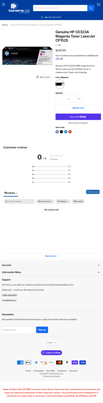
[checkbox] (78, 201)
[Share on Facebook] (57, 131)
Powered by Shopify (51, 376)
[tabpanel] (51, 219)
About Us (73, 371)
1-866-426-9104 (9, 295)
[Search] (91, 8)
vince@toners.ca (9, 300)
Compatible (38, 371)
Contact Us (62, 371)
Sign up (42, 329)
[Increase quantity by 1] (79, 98)
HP (59, 45)
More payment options (78, 123)
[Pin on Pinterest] (70, 131)
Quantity (59, 93)
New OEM (50, 371)
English (50, 342)
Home (5, 25)
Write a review (93, 192)
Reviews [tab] (10, 192)
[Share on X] (61, 131)
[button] (51, 166)
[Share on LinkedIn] (65, 131)
